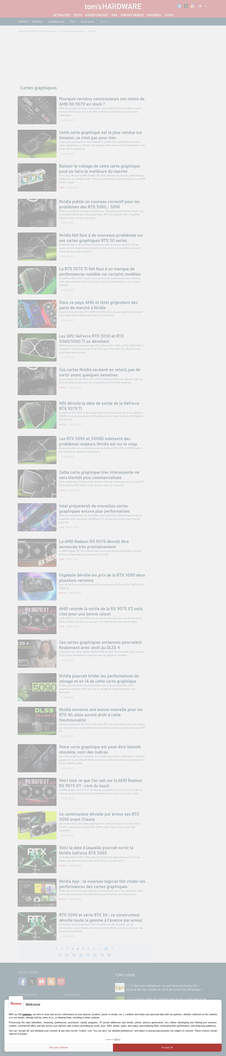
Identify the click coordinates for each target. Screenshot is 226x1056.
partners (26, 1014)
